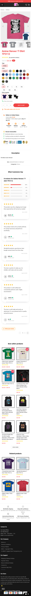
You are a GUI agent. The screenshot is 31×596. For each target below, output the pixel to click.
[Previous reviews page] (20, 332)
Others (7, 10)
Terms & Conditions (6, 544)
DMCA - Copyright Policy (7, 549)
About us (3, 542)
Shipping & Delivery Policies (7, 558)
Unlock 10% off (3, 589)
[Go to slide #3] (21, 45)
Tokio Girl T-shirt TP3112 (8, 383)
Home (2, 10)
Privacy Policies (5, 546)
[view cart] (29, 5)
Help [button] (28, 594)
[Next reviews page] (27, 332)
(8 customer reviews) (14, 57)
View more (15, 447)
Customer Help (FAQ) (6, 567)
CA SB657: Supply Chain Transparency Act (11, 551)
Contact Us (4, 565)
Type (3, 63)
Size (3, 84)
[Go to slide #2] (13, 45)
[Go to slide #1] (4, 45)
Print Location (5, 92)
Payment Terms (5, 560)
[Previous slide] (3, 26)
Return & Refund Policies (7, 563)
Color (3, 68)
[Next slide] (28, 26)
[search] (26, 5)
